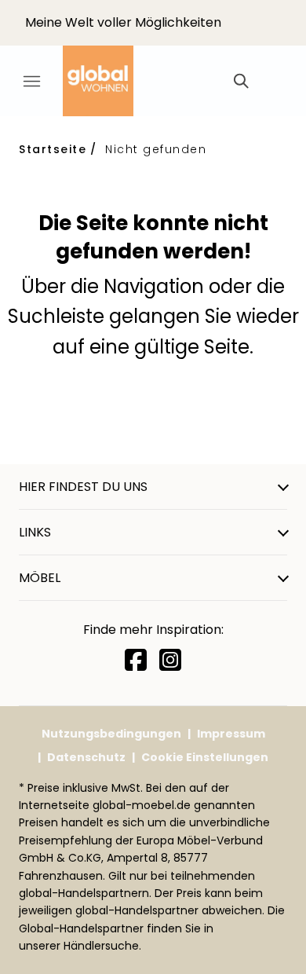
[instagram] (170, 660)
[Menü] (31, 80)
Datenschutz (86, 757)
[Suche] (240, 81)
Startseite (52, 149)
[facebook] (136, 660)
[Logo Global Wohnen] (110, 81)
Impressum (231, 733)
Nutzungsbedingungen (111, 733)
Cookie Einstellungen (204, 757)
